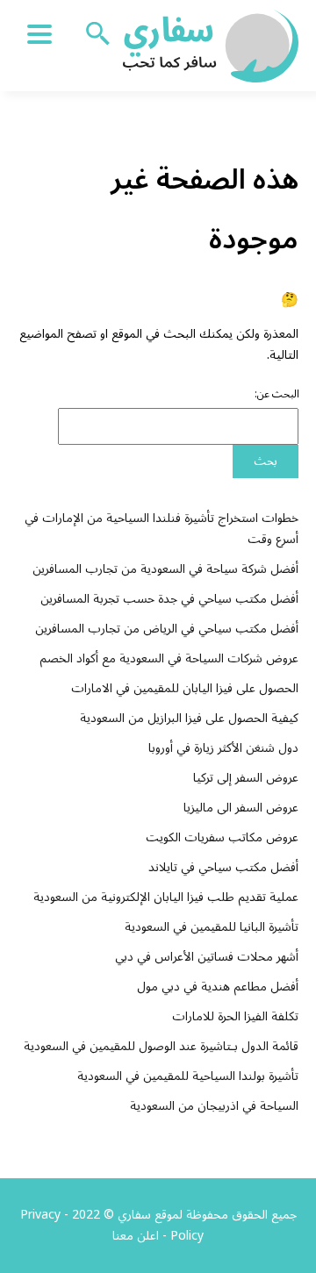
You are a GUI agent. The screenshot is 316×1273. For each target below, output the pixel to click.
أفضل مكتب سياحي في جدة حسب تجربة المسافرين (169, 598)
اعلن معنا (135, 1235)
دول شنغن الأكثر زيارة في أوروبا (223, 748)
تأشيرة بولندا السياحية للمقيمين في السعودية (187, 1076)
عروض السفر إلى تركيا (245, 777)
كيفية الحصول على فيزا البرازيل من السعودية (189, 718)
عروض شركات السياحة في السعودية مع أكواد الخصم (169, 658)
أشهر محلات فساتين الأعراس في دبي (206, 956)
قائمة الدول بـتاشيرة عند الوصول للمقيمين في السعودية (161, 1046)
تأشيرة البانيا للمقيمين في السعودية (211, 927)
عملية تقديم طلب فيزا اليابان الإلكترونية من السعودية (165, 897)
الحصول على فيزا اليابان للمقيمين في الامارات (184, 688)
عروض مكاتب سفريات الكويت (222, 837)
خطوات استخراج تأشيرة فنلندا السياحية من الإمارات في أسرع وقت (161, 528)
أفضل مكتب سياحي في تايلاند (223, 867)
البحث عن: (277, 394)
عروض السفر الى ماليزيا (240, 807)
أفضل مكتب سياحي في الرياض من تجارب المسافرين (166, 628)
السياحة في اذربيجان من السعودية (214, 1106)
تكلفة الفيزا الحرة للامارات (235, 1016)
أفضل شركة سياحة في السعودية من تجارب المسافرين (165, 569)
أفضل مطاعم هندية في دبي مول (217, 986)
